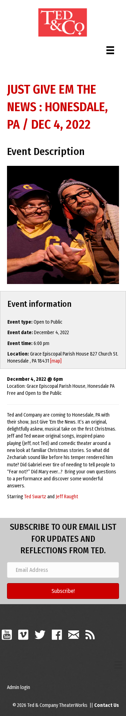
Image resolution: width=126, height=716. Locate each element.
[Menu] (110, 48)
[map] (56, 361)
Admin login (18, 687)
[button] (63, 591)
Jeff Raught (67, 497)
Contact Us (106, 705)
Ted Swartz (35, 497)
